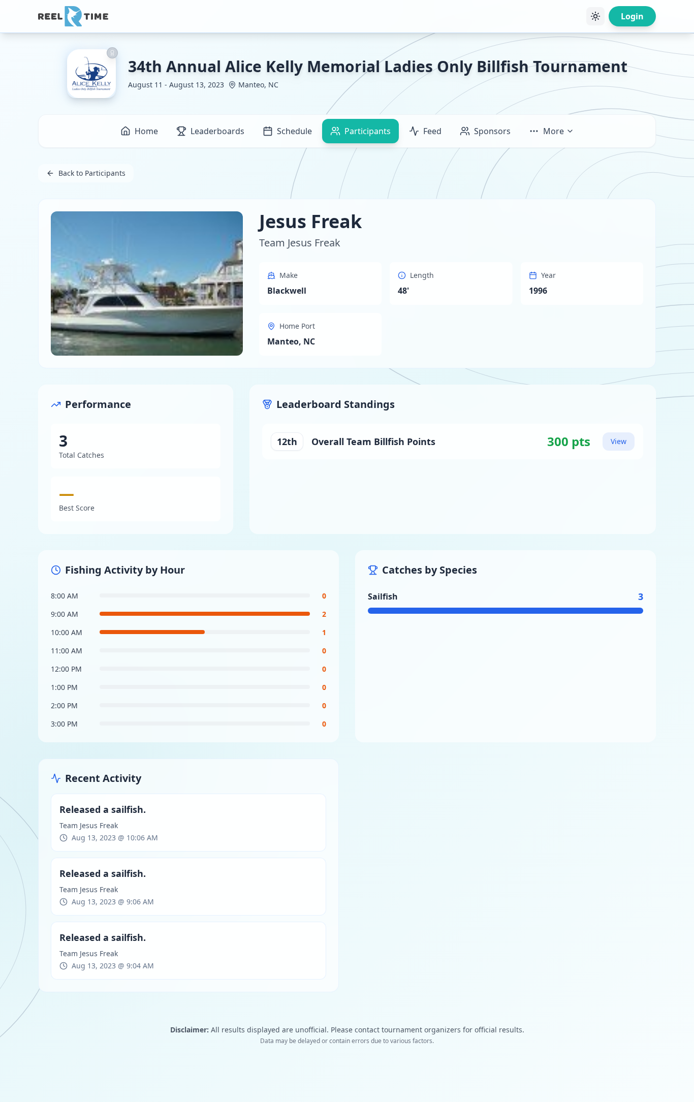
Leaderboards (217, 131)
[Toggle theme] (595, 16)
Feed (432, 131)
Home (146, 131)
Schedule (294, 131)
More (553, 131)
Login (632, 16)
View (618, 441)
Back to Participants (91, 173)
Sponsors (492, 131)
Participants (367, 131)
